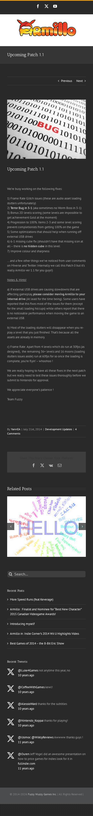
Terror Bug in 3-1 (21, 208)
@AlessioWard (27, 704)
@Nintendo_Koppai (30, 721)
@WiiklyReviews (42, 737)
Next (79, 81)
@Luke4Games (28, 670)
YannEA (15, 429)
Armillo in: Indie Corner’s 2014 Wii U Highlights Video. (45, 634)
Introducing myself (22, 624)
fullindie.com (26, 764)
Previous (66, 81)
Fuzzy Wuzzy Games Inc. (42, 794)
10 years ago (26, 675)
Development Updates (58, 429)
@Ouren (23, 754)
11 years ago (26, 742)
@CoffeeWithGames (31, 687)
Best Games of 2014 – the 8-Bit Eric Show (37, 643)
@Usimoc (24, 737)
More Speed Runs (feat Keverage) (31, 599)
